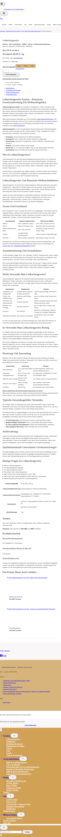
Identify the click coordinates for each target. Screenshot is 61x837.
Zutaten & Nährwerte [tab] (12, 92)
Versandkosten (18, 58)
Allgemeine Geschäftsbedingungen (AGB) (16, 681)
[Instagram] (5, 656)
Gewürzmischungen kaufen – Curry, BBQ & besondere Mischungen (23, 31)
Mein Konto (6, 702)
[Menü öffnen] (2, 4)
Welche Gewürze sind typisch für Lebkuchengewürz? (21, 478)
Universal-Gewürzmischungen (18, 774)
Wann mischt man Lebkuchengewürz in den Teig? (20, 474)
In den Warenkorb (10, 74)
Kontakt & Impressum (10, 689)
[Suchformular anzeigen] (4, 13)
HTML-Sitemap (5, 651)
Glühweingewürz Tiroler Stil (15, 596)
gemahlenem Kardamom (22, 246)
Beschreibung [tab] (10, 88)
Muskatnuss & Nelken (15, 746)
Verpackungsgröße (9, 67)
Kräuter (49, 24)
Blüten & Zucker (10, 815)
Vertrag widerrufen (30, 725)
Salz (25, 24)
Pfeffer (10, 24)
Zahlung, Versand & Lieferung (12, 687)
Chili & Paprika (18, 24)
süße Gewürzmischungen (45, 119)
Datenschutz (7, 685)
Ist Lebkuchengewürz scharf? (13, 470)
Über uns (7, 823)
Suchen (27, 832)
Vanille (30, 24)
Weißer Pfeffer (12, 790)
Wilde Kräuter (9, 811)
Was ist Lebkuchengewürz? (12, 465)
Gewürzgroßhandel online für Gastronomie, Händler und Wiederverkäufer (26, 691)
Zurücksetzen (20, 69)
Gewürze (4, 24)
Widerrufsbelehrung (9, 683)
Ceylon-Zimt (6, 246)
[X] (3, 656)
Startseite (2, 31)
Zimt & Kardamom (19, 125)
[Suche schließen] (4, 827)
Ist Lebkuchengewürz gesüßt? (13, 468)
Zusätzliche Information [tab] (13, 90)
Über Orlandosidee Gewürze (12, 693)
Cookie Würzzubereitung (14, 628)
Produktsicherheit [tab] (11, 94)
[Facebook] (1, 656)
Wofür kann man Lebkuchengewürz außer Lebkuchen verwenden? (25, 476)
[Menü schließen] (1, 730)
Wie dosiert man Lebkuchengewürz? (15, 472)
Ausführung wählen (18, 602)
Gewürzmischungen (39, 24)
